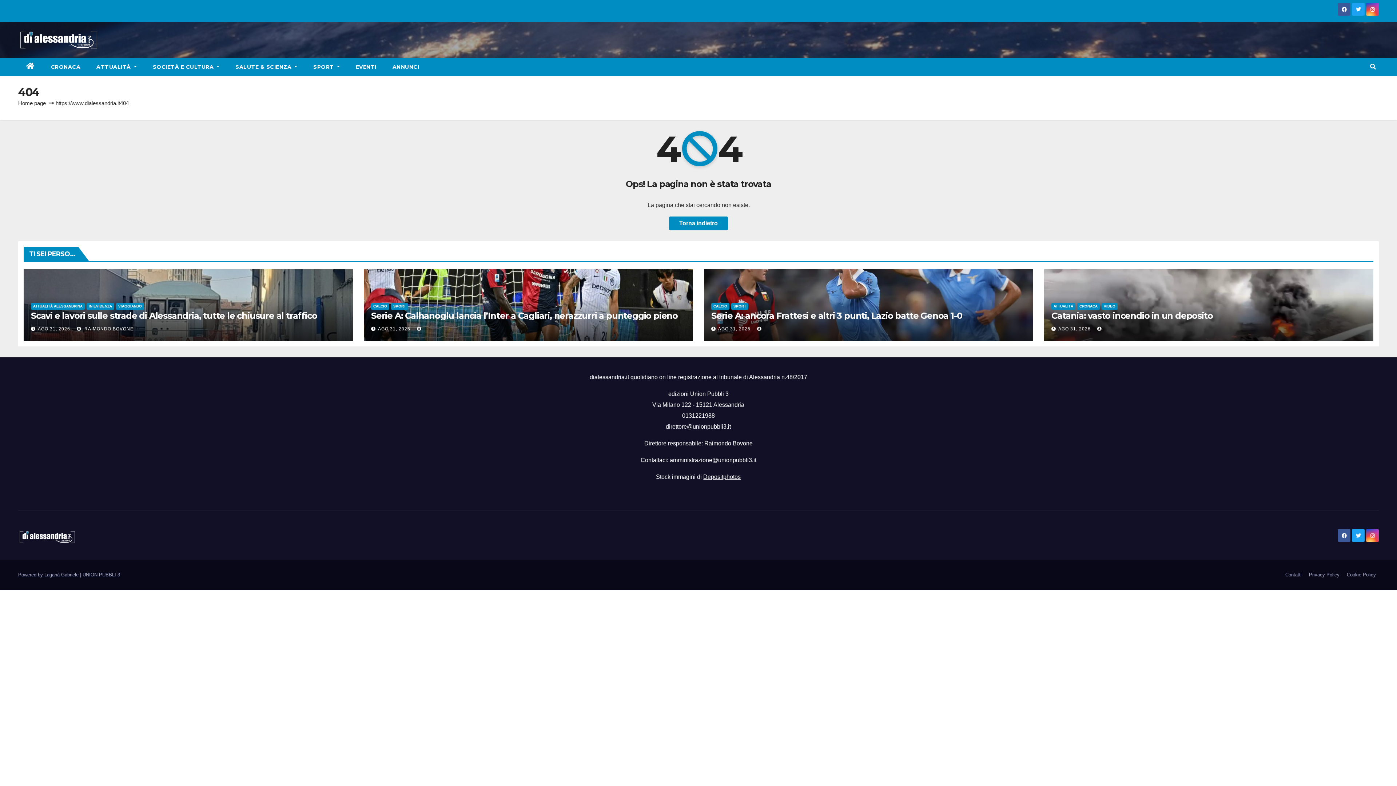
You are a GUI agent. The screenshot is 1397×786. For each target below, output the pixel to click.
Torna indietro (698, 223)
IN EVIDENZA (100, 306)
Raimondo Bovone (108, 329)
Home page (32, 103)
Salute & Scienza (264, 67)
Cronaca (66, 67)
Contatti (1293, 574)
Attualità (114, 67)
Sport (324, 67)
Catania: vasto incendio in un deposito (1132, 315)
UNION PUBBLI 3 (101, 574)
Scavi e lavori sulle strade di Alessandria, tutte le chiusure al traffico (174, 315)
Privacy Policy (1324, 574)
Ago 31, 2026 (54, 329)
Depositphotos (722, 477)
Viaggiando (130, 306)
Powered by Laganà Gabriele (49, 574)
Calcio (380, 306)
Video (1109, 306)
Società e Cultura (184, 67)
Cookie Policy (1361, 574)
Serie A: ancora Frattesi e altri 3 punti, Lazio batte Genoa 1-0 (836, 315)
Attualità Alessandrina (58, 306)
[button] (1373, 67)
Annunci (406, 67)
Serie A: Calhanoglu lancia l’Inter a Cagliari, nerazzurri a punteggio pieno (524, 315)
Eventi (366, 67)
